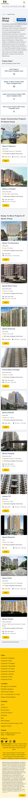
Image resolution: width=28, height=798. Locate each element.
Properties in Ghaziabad (8, 666)
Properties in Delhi (6, 661)
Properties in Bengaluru (8, 658)
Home (3, 14)
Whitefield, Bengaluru (7, 689)
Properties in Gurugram (8, 671)
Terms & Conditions (6, 712)
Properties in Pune (6, 679)
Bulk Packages (5, 720)
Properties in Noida (6, 676)
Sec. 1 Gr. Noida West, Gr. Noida (10, 694)
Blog (2, 718)
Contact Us (4, 707)
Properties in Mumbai (7, 674)
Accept (22, 795)
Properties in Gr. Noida (7, 668)
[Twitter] (6, 742)
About (3, 704)
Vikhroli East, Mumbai (7, 691)
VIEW (5, 161)
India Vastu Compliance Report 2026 (12, 723)
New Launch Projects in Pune (11, 753)
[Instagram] (10, 742)
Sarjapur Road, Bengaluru (8, 697)
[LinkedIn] (14, 742)
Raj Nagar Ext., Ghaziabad (8, 686)
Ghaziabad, (9, 63)
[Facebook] (2, 742)
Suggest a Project (6, 726)
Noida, (4, 63)
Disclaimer (4, 715)
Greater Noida (16, 63)
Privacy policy (5, 710)
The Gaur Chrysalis (17, 744)
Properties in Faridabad (8, 663)
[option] (14, 134)
